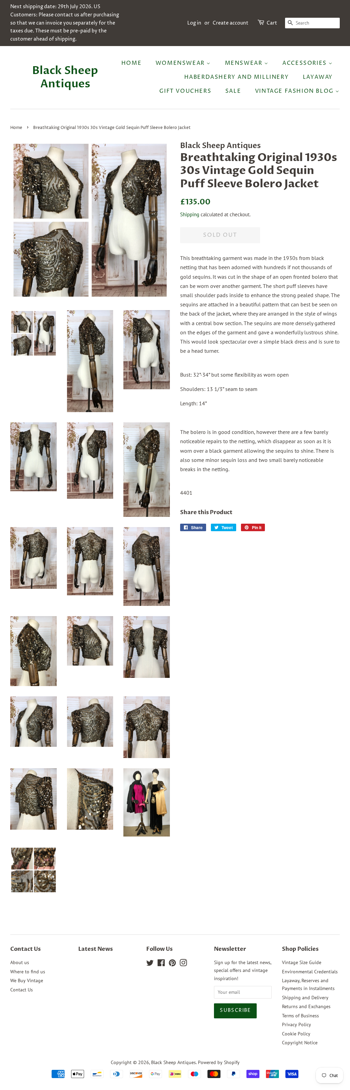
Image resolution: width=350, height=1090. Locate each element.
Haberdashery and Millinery (236, 77)
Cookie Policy (296, 1034)
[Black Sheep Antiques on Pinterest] (172, 964)
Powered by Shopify (219, 1062)
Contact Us (21, 990)
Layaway (318, 77)
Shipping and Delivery (305, 997)
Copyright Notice (300, 1043)
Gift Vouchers (185, 91)
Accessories (305, 63)
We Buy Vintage (26, 980)
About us (19, 962)
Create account (230, 23)
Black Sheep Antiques (65, 77)
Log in (194, 23)
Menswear (244, 63)
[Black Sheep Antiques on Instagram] (183, 964)
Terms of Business (300, 1016)
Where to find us (27, 972)
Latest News (95, 949)
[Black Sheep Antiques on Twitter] (150, 964)
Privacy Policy (296, 1024)
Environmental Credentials (310, 972)
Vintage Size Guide (301, 962)
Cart (272, 23)
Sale (233, 91)
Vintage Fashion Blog (295, 91)
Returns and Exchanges (306, 1006)
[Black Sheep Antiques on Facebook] (161, 964)
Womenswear (181, 63)
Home (131, 63)
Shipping (189, 214)
